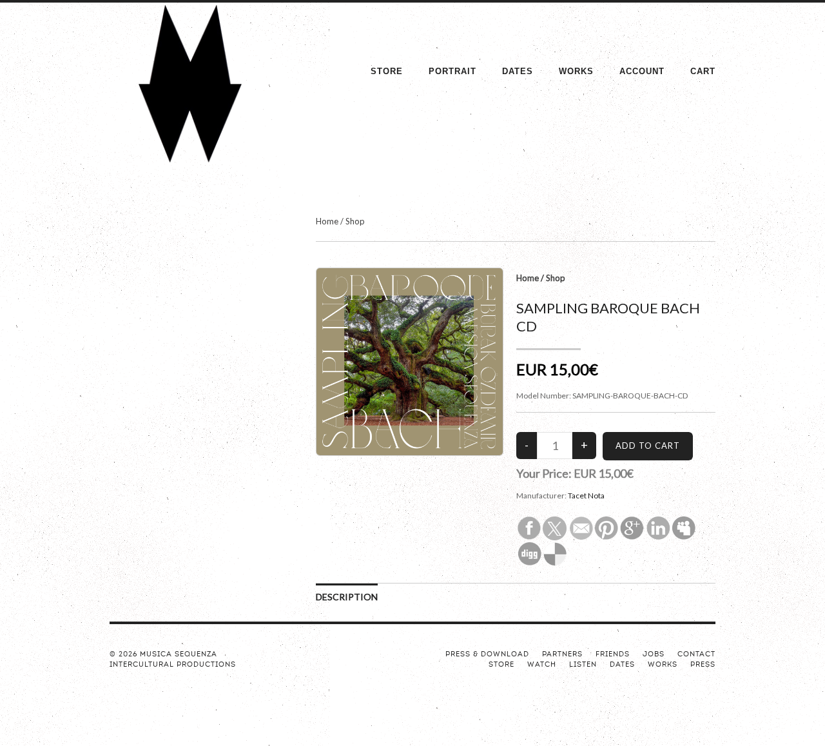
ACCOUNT (642, 71)
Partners (562, 654)
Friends (613, 654)
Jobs (654, 654)
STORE (387, 71)
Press (702, 665)
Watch (541, 665)
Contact (696, 654)
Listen (583, 665)
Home (327, 221)
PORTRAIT (452, 71)
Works (662, 665)
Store (501, 665)
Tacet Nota (586, 495)
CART (702, 71)
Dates (622, 665)
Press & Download (487, 654)
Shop (355, 221)
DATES (517, 71)
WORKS (576, 71)
